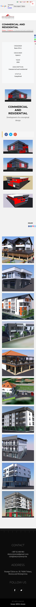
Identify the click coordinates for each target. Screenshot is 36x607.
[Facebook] (29, 226)
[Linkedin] (31, 226)
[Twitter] (35, 226)
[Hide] (35, 44)
